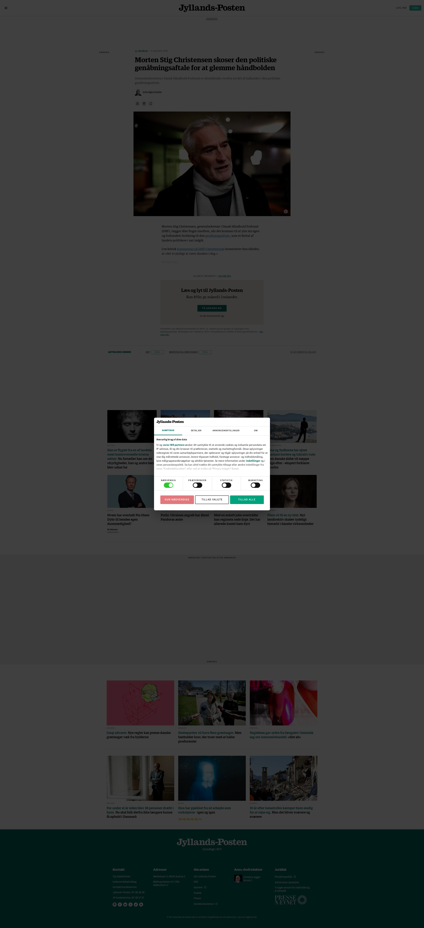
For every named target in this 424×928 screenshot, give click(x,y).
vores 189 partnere (174, 444)
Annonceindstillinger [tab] (226, 431)
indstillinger (253, 460)
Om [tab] (256, 431)
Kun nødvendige (177, 499)
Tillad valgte (212, 499)
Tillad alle (247, 499)
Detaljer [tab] (196, 431)
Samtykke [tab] (168, 430)
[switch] (197, 485)
